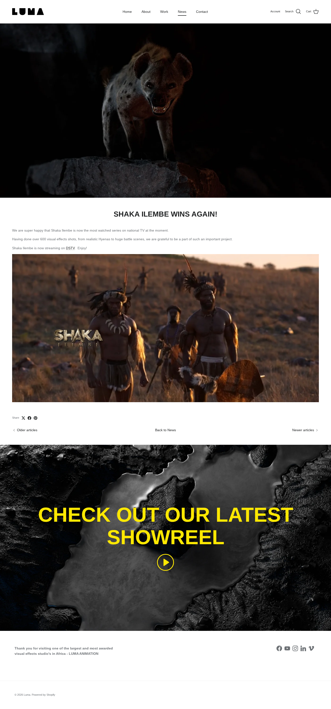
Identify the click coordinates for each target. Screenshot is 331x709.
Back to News (165, 430)
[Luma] (29, 11)
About (146, 12)
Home (127, 12)
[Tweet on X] (23, 418)
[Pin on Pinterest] (35, 418)
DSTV (70, 248)
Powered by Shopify (43, 694)
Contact (202, 12)
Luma (27, 694)
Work (164, 12)
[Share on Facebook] (29, 418)
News (182, 12)
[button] (165, 562)
